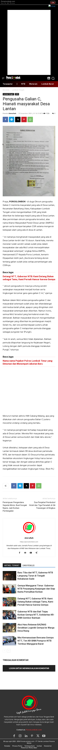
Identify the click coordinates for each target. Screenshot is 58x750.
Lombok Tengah (18, 90)
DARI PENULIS (29, 565)
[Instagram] (20, 736)
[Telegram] (11, 119)
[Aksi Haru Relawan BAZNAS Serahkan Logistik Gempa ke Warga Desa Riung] (9, 627)
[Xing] (37, 553)
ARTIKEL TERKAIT (11, 565)
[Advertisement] (29, 42)
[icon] (48, 78)
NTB (17, 94)
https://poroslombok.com (29, 542)
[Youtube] (32, 553)
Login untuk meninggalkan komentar (29, 668)
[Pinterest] (24, 119)
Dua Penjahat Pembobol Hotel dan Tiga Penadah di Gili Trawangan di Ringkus (42, 505)
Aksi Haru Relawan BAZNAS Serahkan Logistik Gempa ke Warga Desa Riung (36, 627)
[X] (18, 119)
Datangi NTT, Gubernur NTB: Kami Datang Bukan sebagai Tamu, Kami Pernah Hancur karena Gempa (29, 278)
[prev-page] (4, 650)
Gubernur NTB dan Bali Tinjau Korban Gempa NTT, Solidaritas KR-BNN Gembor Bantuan (36, 614)
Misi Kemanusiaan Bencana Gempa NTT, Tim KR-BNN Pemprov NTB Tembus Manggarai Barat (36, 640)
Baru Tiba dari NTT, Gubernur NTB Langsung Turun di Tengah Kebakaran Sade (35, 575)
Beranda (6, 90)
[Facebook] (5, 119)
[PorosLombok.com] (13, 77)
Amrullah (12, 113)
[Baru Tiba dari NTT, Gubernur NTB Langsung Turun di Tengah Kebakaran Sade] (9, 575)
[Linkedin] (26, 736)
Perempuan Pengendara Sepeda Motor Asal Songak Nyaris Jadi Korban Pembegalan (15, 506)
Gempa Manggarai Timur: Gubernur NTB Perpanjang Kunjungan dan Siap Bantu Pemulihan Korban (36, 588)
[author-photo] (29, 534)
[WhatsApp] (30, 119)
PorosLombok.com (34, 730)
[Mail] (26, 553)
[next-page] (8, 650)
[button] (53, 78)
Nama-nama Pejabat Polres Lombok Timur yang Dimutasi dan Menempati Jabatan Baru (27, 362)
